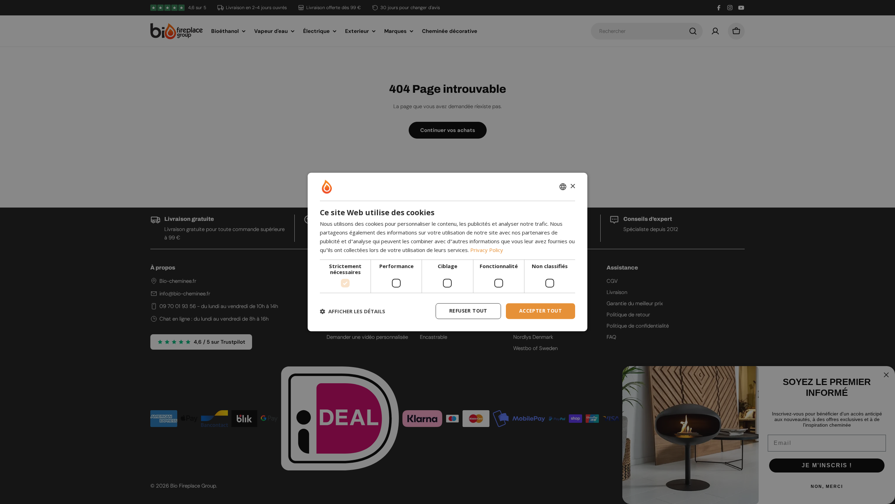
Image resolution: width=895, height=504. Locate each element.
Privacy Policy (486, 249)
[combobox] (562, 186)
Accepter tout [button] (540, 311)
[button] (352, 311)
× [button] (572, 186)
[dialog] (447, 252)
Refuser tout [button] (468, 311)
